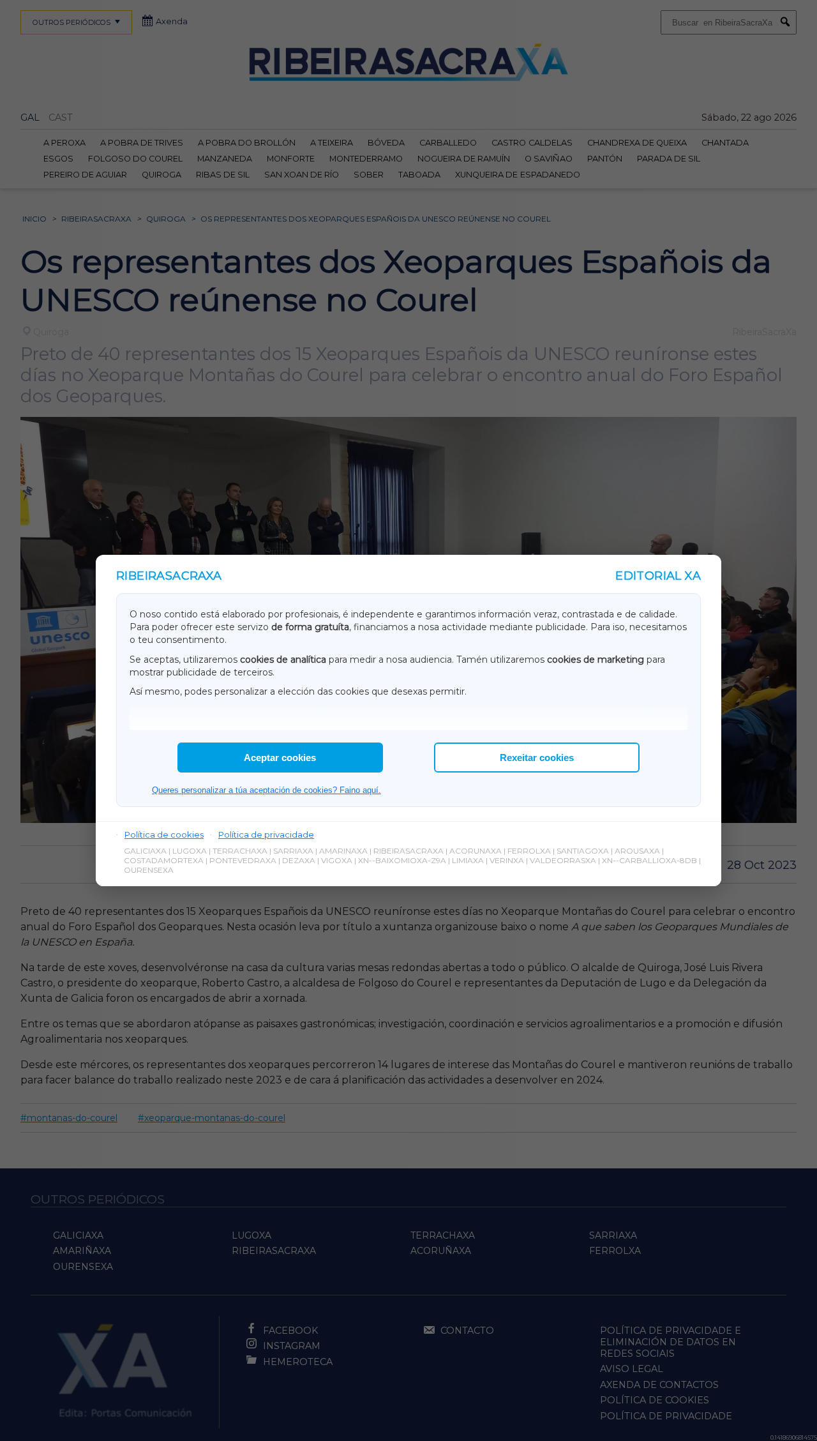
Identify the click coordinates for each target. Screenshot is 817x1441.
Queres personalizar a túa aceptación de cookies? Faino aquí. (266, 790)
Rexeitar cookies (537, 757)
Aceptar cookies (280, 757)
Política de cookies (164, 834)
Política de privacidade (266, 834)
